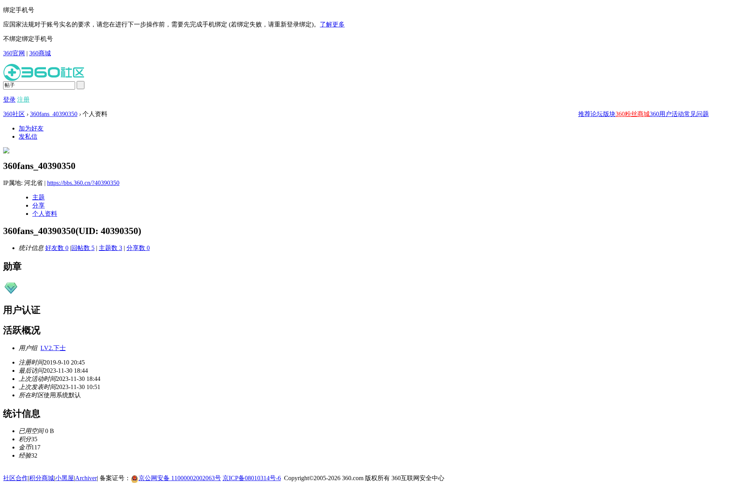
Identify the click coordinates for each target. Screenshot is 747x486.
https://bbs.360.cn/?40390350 (83, 183)
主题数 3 (110, 248)
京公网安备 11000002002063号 (180, 478)
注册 (23, 99)
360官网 (14, 53)
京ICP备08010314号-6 (252, 478)
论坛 (597, 114)
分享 (38, 205)
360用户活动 (667, 114)
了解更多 (332, 24)
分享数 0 (138, 248)
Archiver (86, 478)
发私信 (28, 136)
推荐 (584, 114)
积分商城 (41, 478)
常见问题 (696, 114)
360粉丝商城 (632, 114)
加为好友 (31, 128)
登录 (9, 99)
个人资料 (44, 213)
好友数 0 (56, 248)
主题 (38, 197)
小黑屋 (64, 478)
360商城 (40, 53)
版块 (609, 114)
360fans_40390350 (53, 114)
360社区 (14, 114)
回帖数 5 (83, 248)
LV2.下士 (53, 348)
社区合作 (15, 478)
